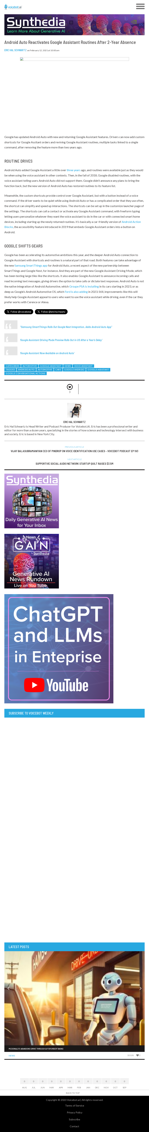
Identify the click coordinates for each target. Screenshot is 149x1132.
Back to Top (73, 1093)
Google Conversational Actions (25, 373)
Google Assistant (50, 366)
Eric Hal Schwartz (15, 50)
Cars (58, 369)
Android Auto (26, 369)
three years (73, 170)
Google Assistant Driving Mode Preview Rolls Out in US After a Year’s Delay (61, 340)
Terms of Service (74, 1105)
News (68, 366)
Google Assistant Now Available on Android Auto (47, 353)
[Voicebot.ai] (57, 6)
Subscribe (74, 1119)
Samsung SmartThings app (31, 265)
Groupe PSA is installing (84, 286)
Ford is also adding (76, 291)
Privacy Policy (74, 1112)
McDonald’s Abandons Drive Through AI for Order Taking (36, 1048)
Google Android (74, 369)
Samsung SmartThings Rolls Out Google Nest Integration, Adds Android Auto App (66, 326)
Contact (74, 1126)
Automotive (30, 366)
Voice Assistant (83, 366)
